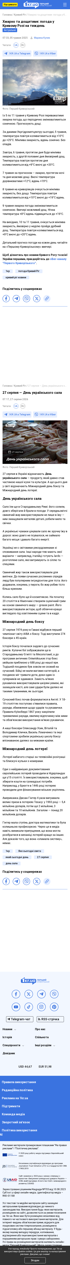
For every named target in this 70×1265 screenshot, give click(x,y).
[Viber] (26, 298)
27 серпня (43, 857)
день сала (12, 863)
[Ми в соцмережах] (16, 994)
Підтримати (10, 4)
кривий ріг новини (16, 277)
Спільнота (42, 1037)
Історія (7, 1037)
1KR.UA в (19, 53)
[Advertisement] (35, 345)
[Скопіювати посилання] (46, 298)
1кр (8, 271)
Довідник (9, 1053)
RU (22, 45)
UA (16, 45)
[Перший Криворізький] (38, 4)
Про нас (40, 1029)
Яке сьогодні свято (29, 851)
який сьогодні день (17, 857)
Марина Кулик (42, 37)
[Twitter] (36, 298)
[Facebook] (6, 298)
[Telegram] (16, 298)
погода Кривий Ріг (28, 271)
